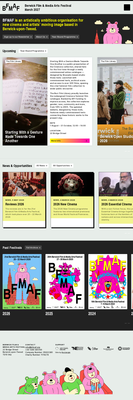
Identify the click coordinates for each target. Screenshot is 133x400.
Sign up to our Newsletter (18, 37)
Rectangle (66, 352)
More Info (69, 140)
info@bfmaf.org (32, 347)
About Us (42, 37)
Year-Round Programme (65, 37)
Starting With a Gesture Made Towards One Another (24, 136)
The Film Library (13, 61)
